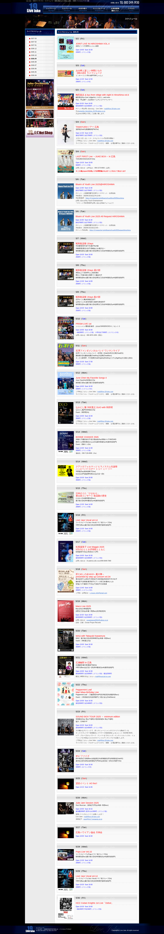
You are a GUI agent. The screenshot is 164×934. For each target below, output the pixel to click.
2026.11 (33, 52)
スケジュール (67, 9)
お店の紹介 (83, 9)
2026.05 (33, 72)
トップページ (51, 9)
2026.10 (33, 55)
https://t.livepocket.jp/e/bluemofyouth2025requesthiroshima (110, 230)
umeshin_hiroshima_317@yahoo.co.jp (92, 111)
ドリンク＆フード (99, 9)
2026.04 (33, 75)
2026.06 (33, 69)
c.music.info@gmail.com (98, 593)
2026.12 (33, 48)
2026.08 (33, 62)
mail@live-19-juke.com (112, 109)
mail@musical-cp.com (103, 676)
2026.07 (33, 65)
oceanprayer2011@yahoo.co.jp (97, 620)
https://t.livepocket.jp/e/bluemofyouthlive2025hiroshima (105, 198)
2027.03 (33, 38)
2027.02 (33, 42)
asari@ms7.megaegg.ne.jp (93, 819)
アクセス (131, 9)
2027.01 (33, 45)
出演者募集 (115, 9)
